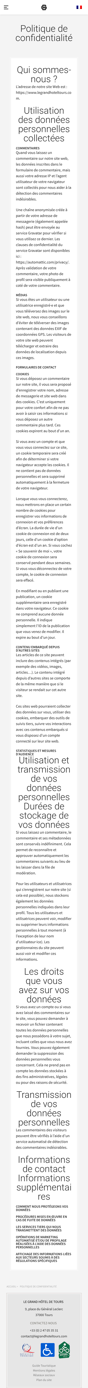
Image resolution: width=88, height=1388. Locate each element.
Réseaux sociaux (44, 1375)
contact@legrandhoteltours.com (44, 1336)
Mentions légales (44, 1370)
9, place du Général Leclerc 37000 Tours (43, 1308)
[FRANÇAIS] (79, 7)
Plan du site (44, 1380)
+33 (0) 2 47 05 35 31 (44, 1330)
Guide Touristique (44, 1366)
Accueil (11, 1286)
